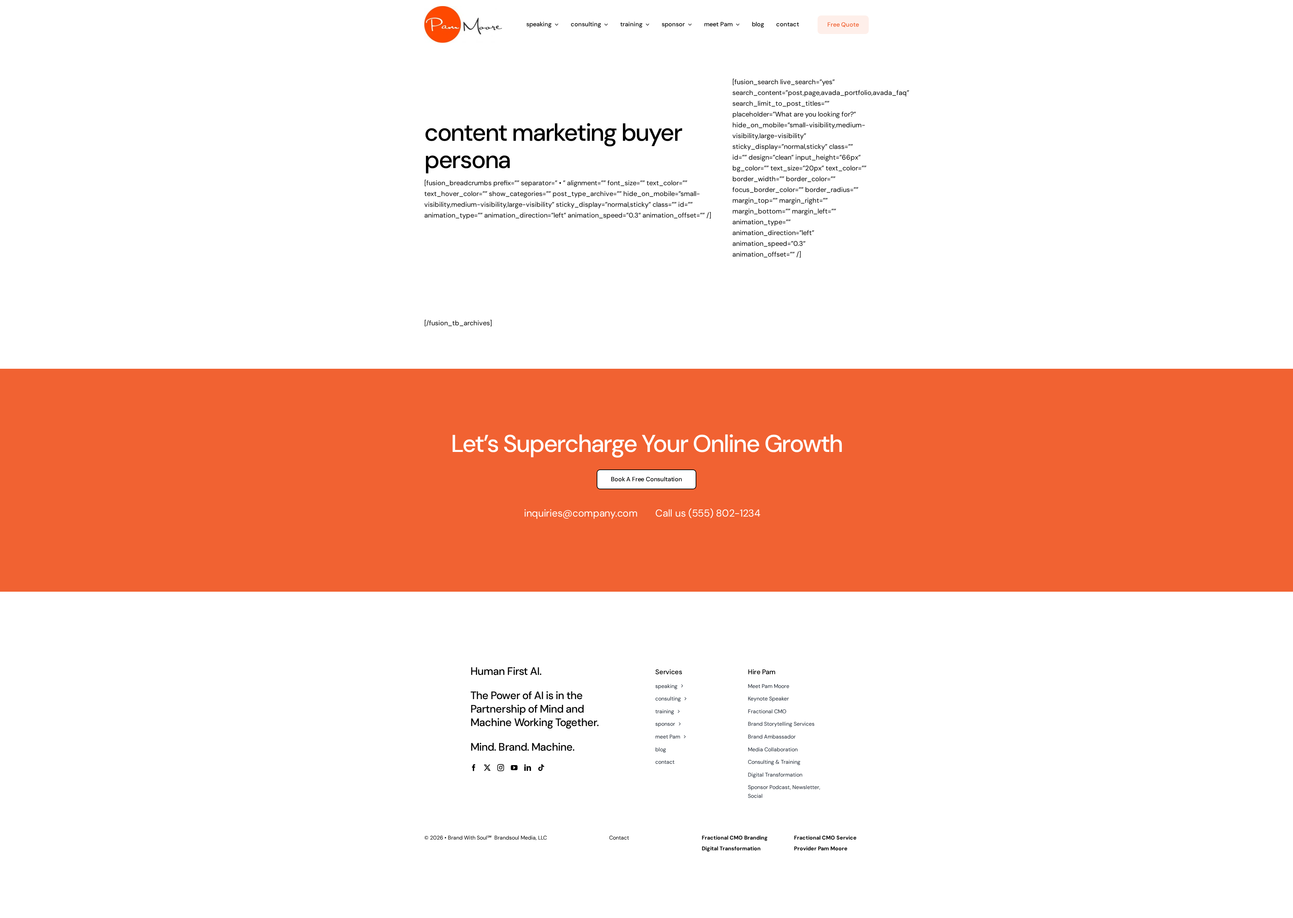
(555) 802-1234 (724, 513)
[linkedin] (527, 767)
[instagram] (500, 767)
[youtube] (514, 767)
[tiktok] (541, 767)
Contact (619, 837)
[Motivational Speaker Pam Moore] (463, 9)
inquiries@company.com (581, 513)
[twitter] (487, 767)
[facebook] (473, 767)
